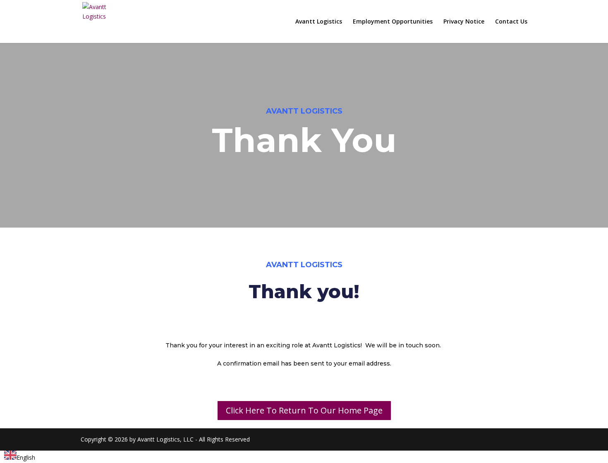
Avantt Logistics (318, 22)
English (26, 457)
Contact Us (511, 22)
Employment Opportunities (393, 22)
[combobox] (19, 457)
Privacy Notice (463, 22)
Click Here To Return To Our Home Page (304, 410)
